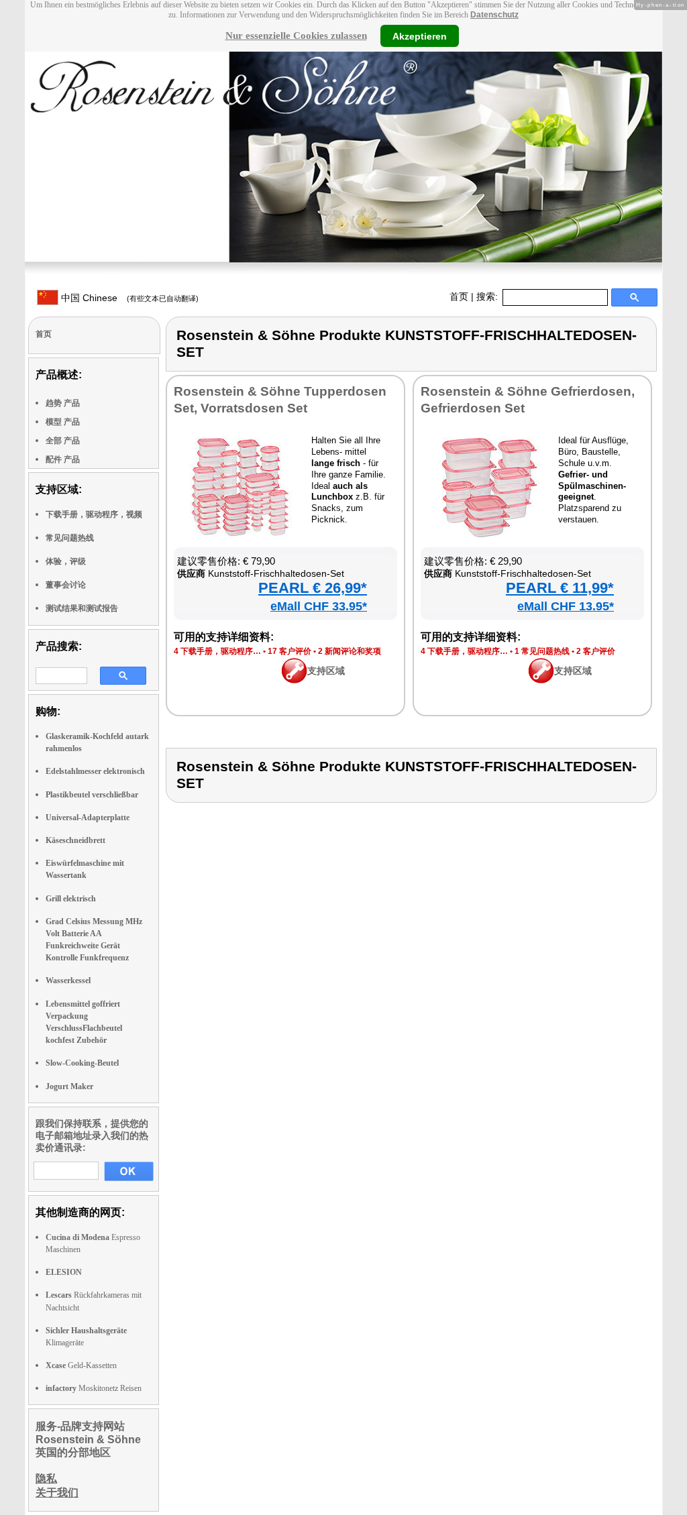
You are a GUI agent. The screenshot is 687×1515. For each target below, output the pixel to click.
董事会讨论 (66, 585)
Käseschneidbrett (75, 840)
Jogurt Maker (69, 1086)
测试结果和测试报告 (82, 608)
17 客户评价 (289, 651)
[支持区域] (294, 680)
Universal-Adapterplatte (87, 817)
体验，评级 (66, 561)
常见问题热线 (70, 538)
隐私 (46, 1478)
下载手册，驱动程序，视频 (94, 514)
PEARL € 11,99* (560, 587)
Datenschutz (494, 14)
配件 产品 (63, 459)
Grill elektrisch (71, 898)
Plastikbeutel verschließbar (92, 794)
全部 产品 (63, 440)
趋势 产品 (63, 403)
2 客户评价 (595, 651)
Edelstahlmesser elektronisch (95, 771)
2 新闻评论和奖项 (349, 651)
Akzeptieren (419, 35)
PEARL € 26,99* (312, 587)
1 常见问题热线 (542, 651)
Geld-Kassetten (81, 1365)
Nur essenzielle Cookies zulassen (296, 35)
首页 (459, 296)
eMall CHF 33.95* (318, 606)
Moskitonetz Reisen (94, 1388)
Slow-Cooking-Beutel (82, 1063)
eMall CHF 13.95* (565, 606)
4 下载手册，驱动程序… (217, 651)
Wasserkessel (68, 980)
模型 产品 (63, 422)
